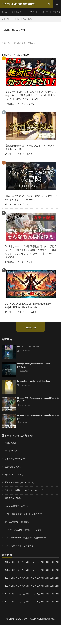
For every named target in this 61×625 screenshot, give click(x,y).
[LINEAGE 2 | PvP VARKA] (9, 352)
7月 (34, 562)
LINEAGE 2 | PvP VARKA (28, 347)
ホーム (4, 12)
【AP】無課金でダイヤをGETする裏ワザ (23, 514)
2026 (7, 562)
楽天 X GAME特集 (13, 498)
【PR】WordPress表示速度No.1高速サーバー (25, 538)
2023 (7, 586)
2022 (7, 594)
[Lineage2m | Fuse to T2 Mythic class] (9, 387)
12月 (56, 570)
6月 (31, 562)
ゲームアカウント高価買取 (17, 522)
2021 (7, 602)
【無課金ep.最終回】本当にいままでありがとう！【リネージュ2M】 (31, 148)
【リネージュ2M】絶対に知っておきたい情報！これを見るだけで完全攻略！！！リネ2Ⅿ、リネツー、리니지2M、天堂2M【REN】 (31, 95)
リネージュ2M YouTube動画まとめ (38, 619)
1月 (12, 562)
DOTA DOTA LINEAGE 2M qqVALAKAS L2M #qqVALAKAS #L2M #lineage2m (28, 306)
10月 (46, 570)
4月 (23, 562)
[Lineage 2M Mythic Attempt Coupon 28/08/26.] (9, 369)
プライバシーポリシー (15, 459)
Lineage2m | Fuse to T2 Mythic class (33, 381)
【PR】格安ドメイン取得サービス (20, 546)
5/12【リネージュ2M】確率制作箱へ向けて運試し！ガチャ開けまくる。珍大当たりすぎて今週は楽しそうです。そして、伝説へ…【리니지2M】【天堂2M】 (30, 251)
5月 (27, 562)
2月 (16, 562)
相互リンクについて (14, 475)
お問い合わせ (11, 443)
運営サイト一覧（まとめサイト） (20, 483)
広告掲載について (13, 467)
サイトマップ (11, 451)
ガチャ (30, 262)
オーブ (45, 12)
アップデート (32, 12)
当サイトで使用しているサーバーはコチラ (24, 490)
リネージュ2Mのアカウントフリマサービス (28, 530)
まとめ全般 (16, 12)
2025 (7, 570)
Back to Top (30, 328)
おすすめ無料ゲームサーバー (18, 506)
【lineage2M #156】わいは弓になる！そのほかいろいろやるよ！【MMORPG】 (31, 198)
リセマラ (31, 104)
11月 (51, 570)
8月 (38, 562)
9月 (42, 570)
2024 (7, 578)
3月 (19, 562)
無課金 (30, 154)
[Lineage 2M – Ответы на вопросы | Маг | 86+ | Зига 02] (9, 404)
